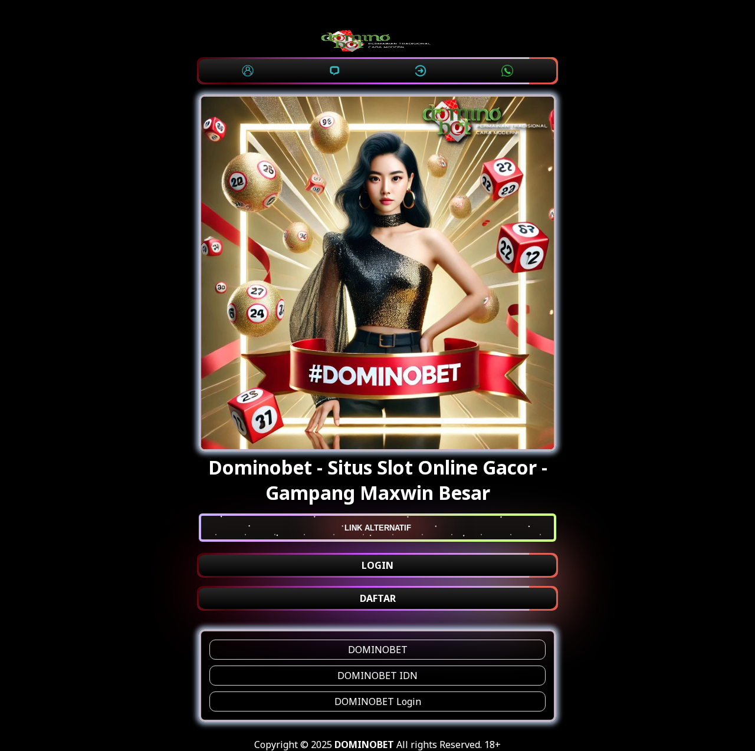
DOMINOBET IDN (377, 675)
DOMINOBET (378, 649)
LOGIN (377, 565)
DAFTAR (378, 598)
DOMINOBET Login (377, 701)
